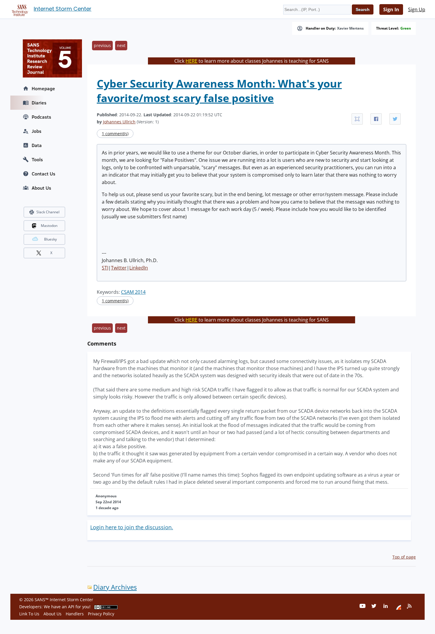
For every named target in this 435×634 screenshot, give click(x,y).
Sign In (391, 9)
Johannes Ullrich (119, 122)
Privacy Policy (101, 614)
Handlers (75, 614)
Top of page (404, 557)
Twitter (119, 267)
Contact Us (43, 173)
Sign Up (416, 9)
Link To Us (29, 614)
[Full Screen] (357, 119)
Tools (37, 159)
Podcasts (41, 117)
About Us (41, 188)
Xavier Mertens (350, 28)
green (405, 28)
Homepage (43, 88)
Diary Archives (115, 587)
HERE (191, 61)
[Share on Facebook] (376, 119)
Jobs (36, 131)
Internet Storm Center (62, 8)
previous (102, 45)
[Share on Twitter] (395, 119)
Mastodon (49, 225)
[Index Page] (19, 9)
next (121, 45)
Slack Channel (47, 211)
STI (105, 267)
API (71, 606)
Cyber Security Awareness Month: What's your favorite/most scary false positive (219, 90)
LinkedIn (138, 267)
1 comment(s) (115, 133)
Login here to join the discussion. (131, 527)
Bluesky (50, 239)
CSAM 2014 (133, 292)
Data (37, 145)
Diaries (39, 102)
